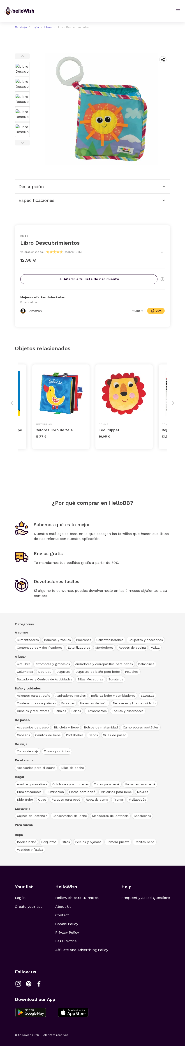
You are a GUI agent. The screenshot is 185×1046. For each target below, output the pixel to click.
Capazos (23, 735)
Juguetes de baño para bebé (98, 671)
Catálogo (21, 27)
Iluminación (55, 792)
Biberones (83, 640)
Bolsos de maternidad (101, 727)
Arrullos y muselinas (32, 784)
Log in (20, 898)
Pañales (60, 711)
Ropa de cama (97, 799)
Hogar (35, 27)
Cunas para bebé (107, 784)
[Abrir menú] (178, 11)
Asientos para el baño (33, 695)
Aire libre (23, 664)
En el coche (24, 760)
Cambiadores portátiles (141, 727)
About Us (63, 906)
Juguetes (63, 671)
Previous (22, 56)
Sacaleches (142, 816)
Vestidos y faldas (30, 849)
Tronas (118, 799)
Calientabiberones (109, 640)
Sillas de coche (72, 768)
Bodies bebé (26, 842)
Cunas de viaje (28, 751)
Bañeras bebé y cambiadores (113, 695)
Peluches (132, 671)
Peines (76, 711)
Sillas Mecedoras (90, 679)
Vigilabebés (137, 799)
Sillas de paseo (114, 735)
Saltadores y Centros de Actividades (44, 679)
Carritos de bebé (48, 735)
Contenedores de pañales (36, 703)
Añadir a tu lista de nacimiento (91, 279)
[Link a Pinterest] (28, 983)
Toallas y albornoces (127, 711)
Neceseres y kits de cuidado (134, 703)
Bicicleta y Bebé (66, 727)
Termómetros (96, 711)
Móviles (142, 792)
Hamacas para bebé (140, 784)
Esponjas (68, 703)
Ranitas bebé (145, 842)
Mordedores (104, 647)
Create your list (28, 906)
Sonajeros (115, 679)
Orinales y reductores (33, 711)
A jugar (20, 656)
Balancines (146, 664)
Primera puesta (118, 842)
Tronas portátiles (57, 751)
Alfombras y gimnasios (52, 664)
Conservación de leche (70, 816)
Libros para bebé (82, 792)
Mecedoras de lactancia (110, 816)
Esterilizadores (79, 647)
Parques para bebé (66, 799)
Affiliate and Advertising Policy (81, 950)
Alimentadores (28, 640)
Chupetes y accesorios (146, 640)
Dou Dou (44, 671)
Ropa (19, 834)
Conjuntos (48, 842)
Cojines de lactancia (32, 816)
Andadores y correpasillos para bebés (104, 664)
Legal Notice (66, 941)
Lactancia (22, 808)
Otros (42, 799)
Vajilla (155, 647)
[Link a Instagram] (18, 983)
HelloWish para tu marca (77, 898)
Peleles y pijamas (88, 842)
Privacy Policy (67, 932)
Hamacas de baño (94, 703)
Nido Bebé (25, 799)
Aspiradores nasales (71, 695)
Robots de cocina (132, 647)
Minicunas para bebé (116, 792)
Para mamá (24, 825)
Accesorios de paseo (33, 727)
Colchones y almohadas (70, 784)
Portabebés (74, 735)
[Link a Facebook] (39, 983)
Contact (62, 915)
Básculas (147, 695)
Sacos (93, 735)
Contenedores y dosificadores (39, 647)
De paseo (22, 720)
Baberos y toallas (57, 640)
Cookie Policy (66, 924)
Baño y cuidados (28, 688)
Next (22, 142)
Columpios (25, 671)
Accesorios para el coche (36, 768)
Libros (48, 27)
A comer (21, 632)
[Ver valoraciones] (162, 252)
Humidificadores (29, 792)
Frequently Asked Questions (145, 898)
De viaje (21, 744)
